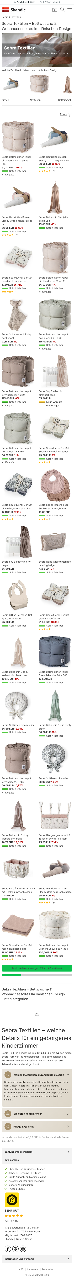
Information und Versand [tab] (19, 1258)
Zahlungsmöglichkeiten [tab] (19, 1151)
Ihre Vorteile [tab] (12, 1160)
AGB (21, 1269)
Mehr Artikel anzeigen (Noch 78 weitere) (37, 968)
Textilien (16, 17)
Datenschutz (48, 1269)
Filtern (63, 114)
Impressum (32, 1269)
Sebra (5, 17)
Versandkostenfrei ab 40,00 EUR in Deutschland (29, 1137)
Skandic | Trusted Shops (18, 1239)
